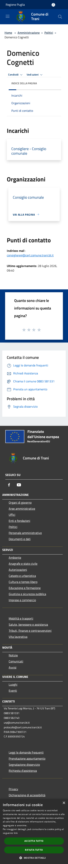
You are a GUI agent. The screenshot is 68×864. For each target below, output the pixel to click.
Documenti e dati (20, 539)
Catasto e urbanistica (22, 575)
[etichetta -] (39, 329)
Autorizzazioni (18, 569)
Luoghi (13, 684)
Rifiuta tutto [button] (34, 849)
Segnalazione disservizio (24, 764)
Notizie (13, 655)
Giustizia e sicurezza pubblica (27, 594)
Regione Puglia (15, 4)
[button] (34, 858)
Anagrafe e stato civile (23, 563)
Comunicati (16, 661)
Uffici (12, 514)
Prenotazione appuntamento (27, 758)
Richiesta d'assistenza (23, 770)
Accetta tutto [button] (33, 841)
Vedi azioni (33, 74)
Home (8, 32)
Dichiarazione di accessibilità (27, 795)
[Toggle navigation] (7, 16)
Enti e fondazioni (19, 520)
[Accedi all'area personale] (53, 4)
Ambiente (15, 557)
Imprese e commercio (22, 600)
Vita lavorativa (18, 636)
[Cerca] (60, 16)
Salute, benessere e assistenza (28, 624)
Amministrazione (29, 32)
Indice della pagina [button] (24, 83)
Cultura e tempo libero (23, 582)
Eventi (13, 690)
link (16, 833)
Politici (48, 32)
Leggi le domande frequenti (26, 752)
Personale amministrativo (25, 533)
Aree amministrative (22, 508)
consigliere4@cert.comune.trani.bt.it (30, 255)
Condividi (13, 74)
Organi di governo (20, 502)
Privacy (13, 789)
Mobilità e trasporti (21, 618)
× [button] (63, 803)
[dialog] (34, 831)
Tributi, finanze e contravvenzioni (30, 630)
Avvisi (12, 667)
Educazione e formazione (25, 588)
